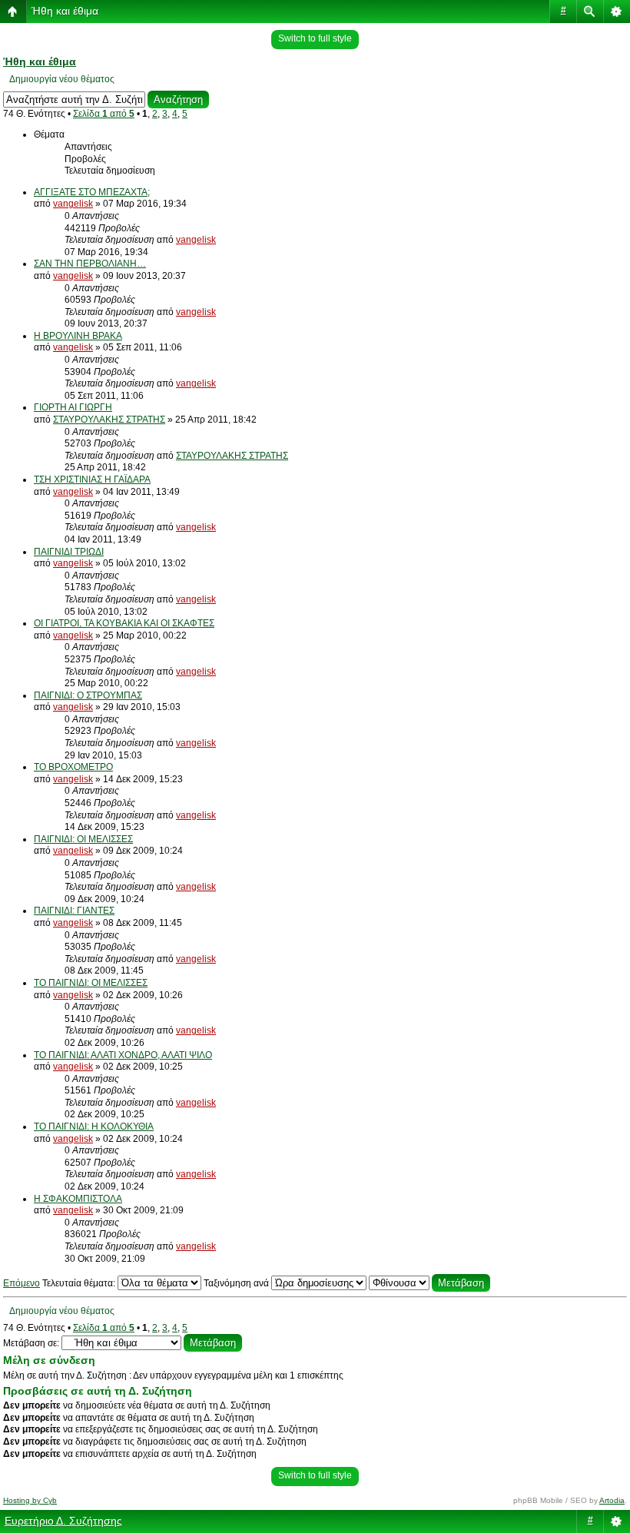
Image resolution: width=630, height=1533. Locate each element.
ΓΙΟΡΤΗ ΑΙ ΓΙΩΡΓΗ (73, 407)
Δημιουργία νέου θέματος (61, 79)
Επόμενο (21, 1283)
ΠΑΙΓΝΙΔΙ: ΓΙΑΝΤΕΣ (74, 910)
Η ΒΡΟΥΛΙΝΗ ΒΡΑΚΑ (78, 335)
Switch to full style (315, 38)
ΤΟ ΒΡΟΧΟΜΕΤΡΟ (73, 767)
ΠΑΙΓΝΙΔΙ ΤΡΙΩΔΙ (69, 551)
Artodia (612, 1500)
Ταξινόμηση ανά (237, 1283)
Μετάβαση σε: (31, 1343)
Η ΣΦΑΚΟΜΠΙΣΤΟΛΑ (78, 1198)
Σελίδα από (103, 113)
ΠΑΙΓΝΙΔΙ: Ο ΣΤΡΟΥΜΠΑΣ (88, 695)
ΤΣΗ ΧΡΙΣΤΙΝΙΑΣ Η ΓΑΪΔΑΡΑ (92, 479)
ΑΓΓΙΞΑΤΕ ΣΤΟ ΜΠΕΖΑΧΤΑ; (92, 192)
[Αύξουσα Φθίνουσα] (429, 1283)
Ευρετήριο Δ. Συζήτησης (63, 1521)
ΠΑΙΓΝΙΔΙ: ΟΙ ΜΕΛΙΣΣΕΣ (83, 839)
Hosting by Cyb (30, 1500)
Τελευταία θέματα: (80, 1283)
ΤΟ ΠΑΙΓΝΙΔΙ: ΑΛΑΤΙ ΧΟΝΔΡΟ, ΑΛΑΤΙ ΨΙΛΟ (123, 1055)
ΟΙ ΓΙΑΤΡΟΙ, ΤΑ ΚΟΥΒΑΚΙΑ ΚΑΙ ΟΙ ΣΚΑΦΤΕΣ (124, 623)
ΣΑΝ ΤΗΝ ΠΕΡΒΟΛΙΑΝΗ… (90, 263)
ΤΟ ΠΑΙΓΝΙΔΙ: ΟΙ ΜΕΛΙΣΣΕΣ (91, 982)
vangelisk (73, 203)
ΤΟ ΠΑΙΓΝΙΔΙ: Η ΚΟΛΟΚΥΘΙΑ (94, 1126)
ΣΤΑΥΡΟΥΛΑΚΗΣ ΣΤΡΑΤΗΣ (109, 419)
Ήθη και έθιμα (65, 11)
